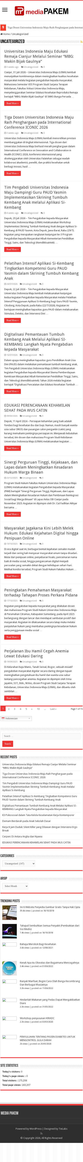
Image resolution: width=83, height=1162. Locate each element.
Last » (53, 709)
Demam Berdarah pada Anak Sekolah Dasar (26, 821)
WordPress (36, 1128)
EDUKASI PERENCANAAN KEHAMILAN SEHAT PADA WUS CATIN (36, 842)
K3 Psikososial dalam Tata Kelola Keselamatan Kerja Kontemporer (38, 815)
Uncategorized (31, 67)
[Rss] (41, 1133)
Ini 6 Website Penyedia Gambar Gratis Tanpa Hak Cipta (50, 907)
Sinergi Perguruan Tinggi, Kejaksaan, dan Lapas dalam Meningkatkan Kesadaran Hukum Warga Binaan (41, 467)
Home (6, 34)
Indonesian (11, 718)
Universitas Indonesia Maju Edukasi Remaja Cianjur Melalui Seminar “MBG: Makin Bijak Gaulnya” (39, 56)
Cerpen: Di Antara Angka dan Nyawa (22, 836)
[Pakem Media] (41, 9)
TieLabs (63, 1128)
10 (38, 709)
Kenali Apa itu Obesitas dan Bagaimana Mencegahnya (49, 962)
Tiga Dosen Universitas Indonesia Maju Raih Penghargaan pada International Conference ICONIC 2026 (39, 122)
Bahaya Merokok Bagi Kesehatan (38, 944)
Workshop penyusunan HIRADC (37, 1018)
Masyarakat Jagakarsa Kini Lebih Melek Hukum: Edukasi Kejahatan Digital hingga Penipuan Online (41, 533)
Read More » (13, 103)
